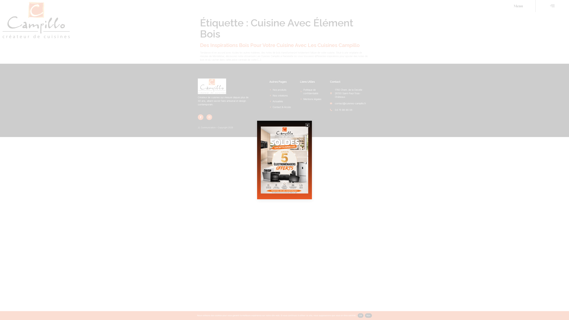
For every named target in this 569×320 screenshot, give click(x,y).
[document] (284, 160)
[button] (307, 125)
